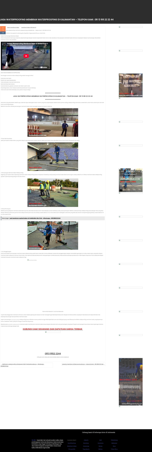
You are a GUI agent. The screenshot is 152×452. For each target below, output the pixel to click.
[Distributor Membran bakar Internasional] (130, 38)
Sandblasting (72, 443)
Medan (101, 449)
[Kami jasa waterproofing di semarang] (130, 275)
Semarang (86, 446)
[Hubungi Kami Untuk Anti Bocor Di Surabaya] (130, 133)
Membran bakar (71, 446)
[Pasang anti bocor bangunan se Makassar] (130, 299)
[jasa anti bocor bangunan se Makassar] (130, 417)
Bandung (86, 443)
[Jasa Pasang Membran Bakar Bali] (130, 85)
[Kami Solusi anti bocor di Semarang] (130, 346)
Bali (100, 440)
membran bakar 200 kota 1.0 (28, 27)
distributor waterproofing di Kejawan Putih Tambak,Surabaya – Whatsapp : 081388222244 (22, 365)
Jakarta (86, 440)
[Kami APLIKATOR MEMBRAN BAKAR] (130, 204)
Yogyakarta (86, 449)
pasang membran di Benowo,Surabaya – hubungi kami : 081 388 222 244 (82, 364)
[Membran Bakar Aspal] (130, 62)
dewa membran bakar (13, 27)
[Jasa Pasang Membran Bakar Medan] (130, 109)
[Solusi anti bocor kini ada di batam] (130, 322)
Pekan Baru (114, 449)
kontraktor (10, 324)
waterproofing (16, 324)
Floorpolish (71, 449)
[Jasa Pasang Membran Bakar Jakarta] (130, 156)
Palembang (114, 440)
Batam (100, 446)
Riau (114, 446)
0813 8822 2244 (53, 353)
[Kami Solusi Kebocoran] (130, 180)
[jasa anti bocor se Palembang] (130, 393)
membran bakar (15, 319)
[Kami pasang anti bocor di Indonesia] (130, 370)
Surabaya (100, 443)
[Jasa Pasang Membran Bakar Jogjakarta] (130, 251)
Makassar (114, 443)
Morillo (34, 440)
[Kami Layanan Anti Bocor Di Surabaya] (130, 227)
